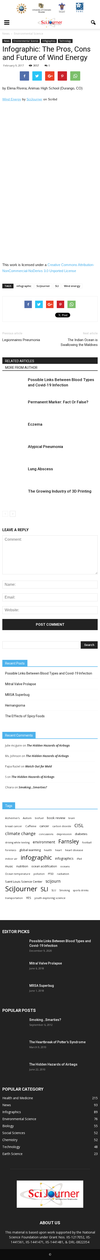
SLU (53, 890)
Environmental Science (25, 41)
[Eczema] (14, 430)
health (48, 850)
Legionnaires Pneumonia (21, 340)
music (9, 866)
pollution (39, 873)
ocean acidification (44, 866)
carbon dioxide (61, 826)
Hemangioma (15, 705)
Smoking (64, 890)
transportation (14, 898)
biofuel (39, 818)
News (7, 41)
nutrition (22, 866)
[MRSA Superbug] (14, 991)
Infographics (48, 41)
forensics (10, 850)
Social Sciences (13, 1133)
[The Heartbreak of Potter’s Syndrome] (14, 1048)
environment (44, 842)
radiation (63, 873)
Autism (27, 818)
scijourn (53, 881)
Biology (8, 1126)
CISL (78, 825)
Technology (65, 41)
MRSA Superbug (17, 695)
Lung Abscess (40, 469)
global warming (30, 850)
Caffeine (30, 826)
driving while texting (17, 842)
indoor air (11, 858)
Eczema (35, 424)
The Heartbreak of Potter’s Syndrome (57, 1042)
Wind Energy (11, 99)
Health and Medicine (17, 1098)
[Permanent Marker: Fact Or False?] (14, 407)
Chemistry (9, 1140)
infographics (64, 858)
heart (58, 850)
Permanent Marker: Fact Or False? (58, 402)
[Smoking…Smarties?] (14, 1025)
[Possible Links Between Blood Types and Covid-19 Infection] (14, 385)
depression (64, 834)
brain (71, 818)
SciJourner (34, 99)
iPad (79, 858)
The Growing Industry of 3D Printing (59, 491)
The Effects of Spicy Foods (25, 716)
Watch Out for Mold (38, 766)
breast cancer (13, 826)
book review (56, 818)
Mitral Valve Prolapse (20, 684)
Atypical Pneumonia (45, 446)
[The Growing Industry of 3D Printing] (14, 497)
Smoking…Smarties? (33, 787)
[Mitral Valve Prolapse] (14, 969)
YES (28, 898)
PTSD (51, 873)
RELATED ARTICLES (19, 361)
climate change (20, 833)
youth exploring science (49, 898)
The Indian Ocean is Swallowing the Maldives (79, 342)
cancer (44, 826)
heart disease (74, 850)
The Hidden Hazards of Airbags (48, 745)
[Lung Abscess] (14, 474)
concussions (46, 834)
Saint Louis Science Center (23, 881)
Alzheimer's (12, 818)
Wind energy (72, 286)
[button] (93, 22)
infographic (24, 286)
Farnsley (68, 841)
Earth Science (12, 1153)
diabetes (81, 834)
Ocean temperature (17, 873)
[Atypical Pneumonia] (14, 452)
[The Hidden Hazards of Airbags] (14, 1070)
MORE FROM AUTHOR (21, 367)
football (87, 842)
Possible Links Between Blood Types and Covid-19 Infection (48, 673)
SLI (57, 286)
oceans (65, 866)
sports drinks (80, 890)
